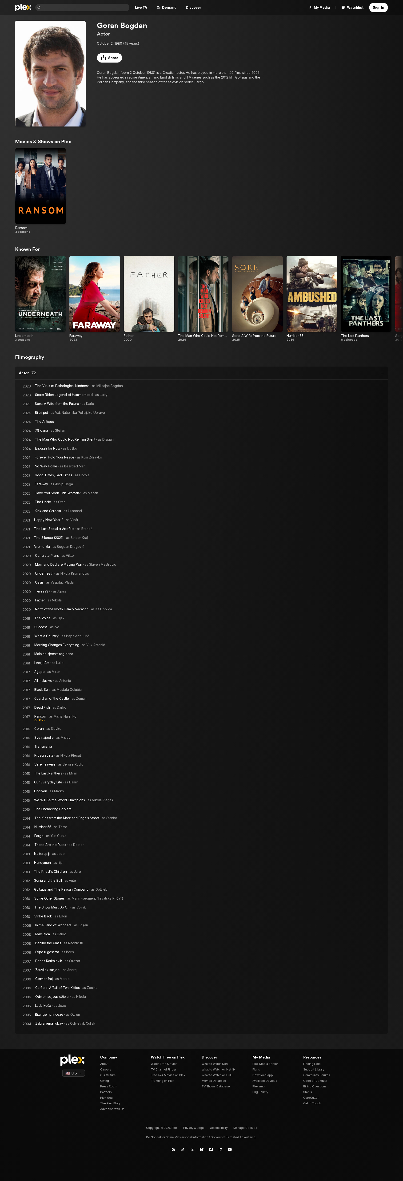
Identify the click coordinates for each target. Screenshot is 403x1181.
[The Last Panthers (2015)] (366, 298)
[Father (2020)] (149, 298)
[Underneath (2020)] (40, 298)
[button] (109, 58)
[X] (192, 1149)
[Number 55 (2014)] (312, 298)
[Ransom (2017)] (40, 191)
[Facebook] (211, 1149)
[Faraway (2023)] (94, 298)
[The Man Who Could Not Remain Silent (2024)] (203, 298)
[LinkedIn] (220, 1149)
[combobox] (85, 7)
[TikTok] (183, 1149)
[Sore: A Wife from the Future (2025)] (257, 298)
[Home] (23, 7)
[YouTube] (230, 1149)
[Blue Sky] (201, 1149)
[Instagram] (173, 1149)
